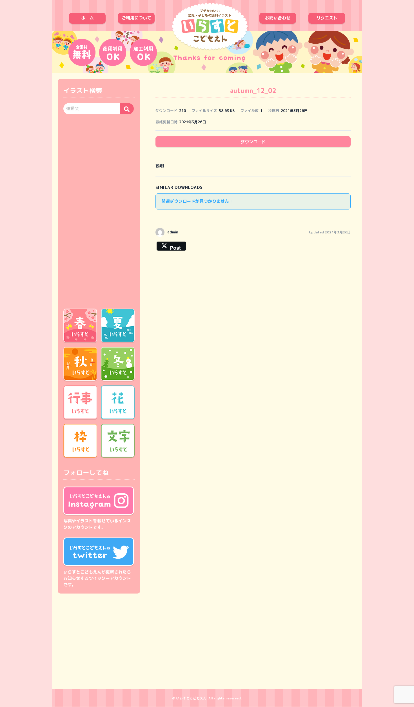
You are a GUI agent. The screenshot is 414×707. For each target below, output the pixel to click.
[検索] (127, 108)
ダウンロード (253, 142)
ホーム (87, 18)
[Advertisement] (99, 210)
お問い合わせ (277, 18)
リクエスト (326, 18)
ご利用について (136, 18)
